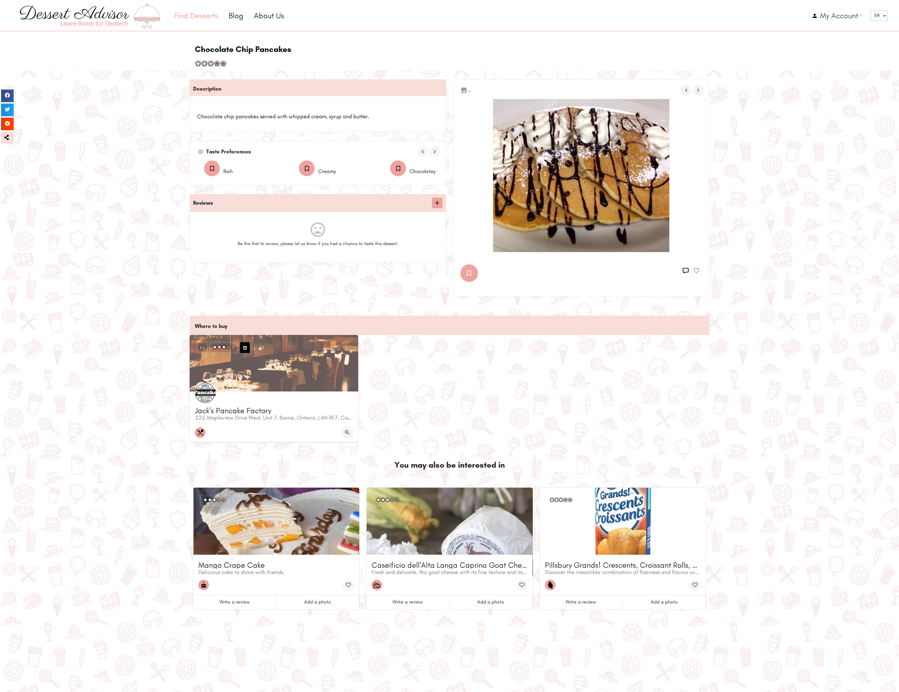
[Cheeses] (379, 585)
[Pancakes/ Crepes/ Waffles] (470, 273)
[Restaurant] (202, 432)
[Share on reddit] (7, 124)
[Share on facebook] (7, 96)
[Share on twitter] (7, 110)
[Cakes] (205, 585)
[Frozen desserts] (552, 585)
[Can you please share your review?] (437, 203)
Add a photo (317, 602)
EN (877, 15)
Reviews (203, 203)
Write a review (234, 602)
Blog (236, 15)
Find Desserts (196, 15)
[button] (7, 138)
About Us (269, 15)
